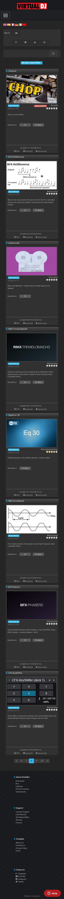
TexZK (55, 105)
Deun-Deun (53, 191)
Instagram (21, 879)
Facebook (21, 874)
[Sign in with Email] (16, 33)
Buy (17, 783)
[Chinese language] (24, 24)
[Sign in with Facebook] (16, 42)
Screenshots (21, 792)
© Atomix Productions (32, 896)
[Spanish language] (8, 24)
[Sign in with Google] (44, 42)
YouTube (21, 876)
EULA (18, 851)
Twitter (20, 882)
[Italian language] (20, 24)
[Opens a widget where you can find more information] (52, 893)
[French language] (12, 24)
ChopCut (12, 71)
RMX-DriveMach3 (16, 501)
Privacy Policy (21, 848)
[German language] (16, 24)
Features (19, 786)
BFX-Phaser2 (14, 587)
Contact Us (20, 845)
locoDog (54, 277)
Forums (19, 823)
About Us (19, 843)
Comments (29, 151)
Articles (19, 820)
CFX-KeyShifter (15, 673)
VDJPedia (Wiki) (22, 817)
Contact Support (22, 812)
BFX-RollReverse (16, 157)
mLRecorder (14, 243)
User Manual (21, 814)
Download (20, 781)
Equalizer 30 (14, 415)
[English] (5, 24)
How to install (42, 151)
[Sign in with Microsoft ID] (25, 42)
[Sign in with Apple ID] (35, 42)
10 (42, 761)
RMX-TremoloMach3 (17, 329)
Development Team (50, 449)
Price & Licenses (22, 789)
